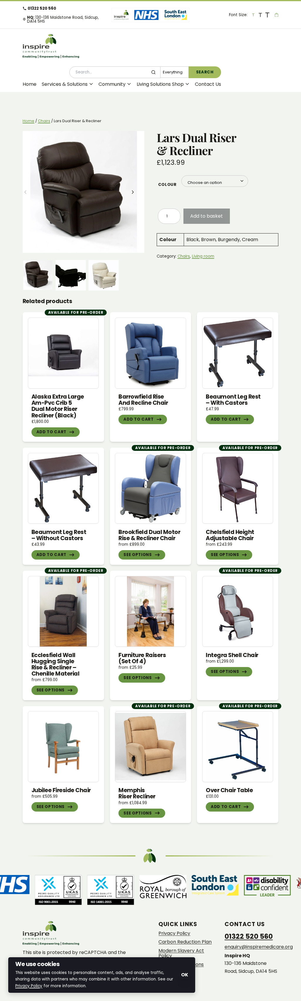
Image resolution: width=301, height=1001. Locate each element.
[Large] (260, 15)
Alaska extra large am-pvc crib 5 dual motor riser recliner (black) (57, 406)
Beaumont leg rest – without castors (58, 535)
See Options (137, 554)
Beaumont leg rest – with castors (233, 400)
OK (184, 974)
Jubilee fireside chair (61, 790)
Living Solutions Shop (160, 84)
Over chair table (229, 790)
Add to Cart (51, 432)
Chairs (44, 121)
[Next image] (137, 192)
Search (205, 72)
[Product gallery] (84, 192)
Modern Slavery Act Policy (181, 953)
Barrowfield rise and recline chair (143, 400)
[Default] (253, 15)
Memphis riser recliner (136, 793)
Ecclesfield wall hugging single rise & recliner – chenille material (55, 664)
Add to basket (206, 216)
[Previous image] (30, 192)
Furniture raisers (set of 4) (142, 658)
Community (112, 84)
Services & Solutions (65, 84)
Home (29, 84)
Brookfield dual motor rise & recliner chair (149, 535)
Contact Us (208, 84)
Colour (167, 185)
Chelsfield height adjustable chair (230, 535)
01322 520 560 (42, 8)
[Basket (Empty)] (276, 15)
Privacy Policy (174, 933)
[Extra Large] (267, 14)
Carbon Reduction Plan (185, 942)
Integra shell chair (232, 655)
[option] (71, 275)
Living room (203, 256)
